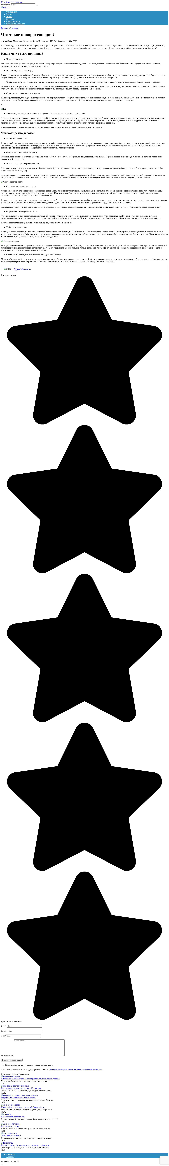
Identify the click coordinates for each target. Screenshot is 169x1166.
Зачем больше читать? (11, 1136)
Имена (9, 16)
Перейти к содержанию (11, 2)
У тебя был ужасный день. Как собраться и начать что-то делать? (30, 1079)
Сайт (3, 1036)
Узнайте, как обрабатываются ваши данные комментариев (76, 1069)
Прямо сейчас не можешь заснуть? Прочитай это (23, 1107)
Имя (3, 1026)
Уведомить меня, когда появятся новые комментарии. (29, 1065)
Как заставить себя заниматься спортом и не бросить (25, 1145)
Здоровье (10, 19)
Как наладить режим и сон (13, 1117)
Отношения (11, 12)
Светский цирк (13, 21)
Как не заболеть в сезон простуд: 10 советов (21, 1088)
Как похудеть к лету (10, 1126)
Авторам (10, 1157)
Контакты (10, 1154)
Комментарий (7, 1055)
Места (9, 14)
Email (4, 1031)
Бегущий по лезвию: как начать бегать (18, 1098)
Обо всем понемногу (15, 24)
